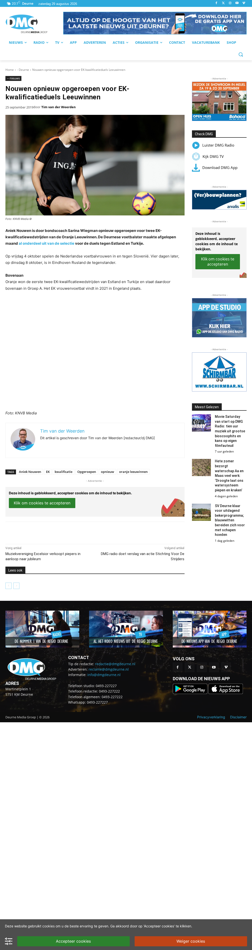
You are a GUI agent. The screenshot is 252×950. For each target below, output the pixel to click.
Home (9, 70)
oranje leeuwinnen (133, 471)
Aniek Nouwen (30, 471)
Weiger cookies (190, 941)
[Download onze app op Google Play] (190, 693)
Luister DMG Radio (218, 145)
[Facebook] (216, 3)
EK (48, 471)
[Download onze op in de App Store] (225, 693)
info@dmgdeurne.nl (104, 674)
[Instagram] (230, 3)
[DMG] (34, 23)
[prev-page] (8, 586)
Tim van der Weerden (58, 107)
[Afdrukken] (73, 532)
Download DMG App (219, 167)
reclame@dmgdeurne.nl (109, 669)
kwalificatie (63, 471)
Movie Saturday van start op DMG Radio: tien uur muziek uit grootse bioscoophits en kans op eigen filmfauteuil (230, 431)
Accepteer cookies (73, 941)
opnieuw (107, 471)
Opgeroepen (86, 471)
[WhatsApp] (62, 532)
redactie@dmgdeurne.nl (115, 664)
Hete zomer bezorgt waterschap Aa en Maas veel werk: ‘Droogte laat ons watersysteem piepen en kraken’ (229, 475)
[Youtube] (237, 3)
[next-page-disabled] (16, 586)
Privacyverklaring (211, 717)
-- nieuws (13, 78)
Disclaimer (238, 717)
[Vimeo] (244, 3)
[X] (51, 532)
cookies (48, 926)
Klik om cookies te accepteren (42, 502)
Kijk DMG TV (213, 156)
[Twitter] (223, 3)
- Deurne (23, 70)
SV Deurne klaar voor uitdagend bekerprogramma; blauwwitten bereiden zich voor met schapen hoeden (230, 520)
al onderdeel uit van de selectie (46, 243)
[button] (154, 23)
